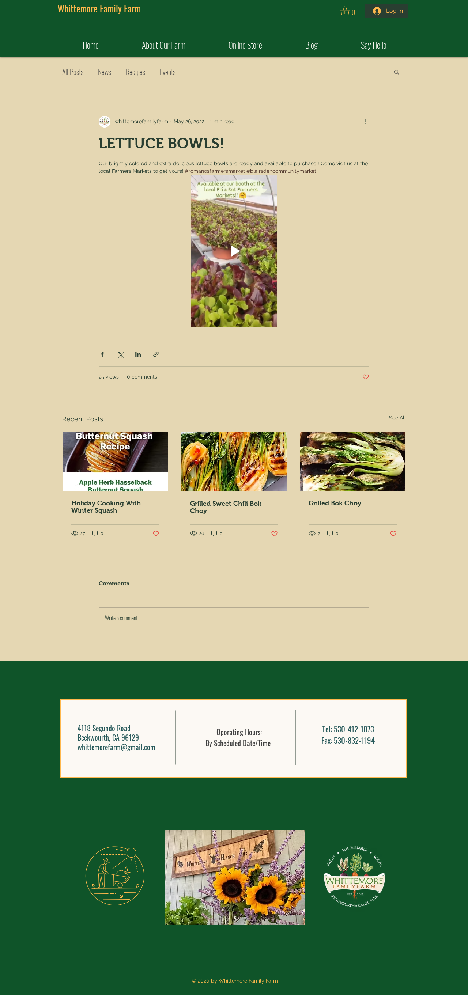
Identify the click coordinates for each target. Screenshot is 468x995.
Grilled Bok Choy (335, 503)
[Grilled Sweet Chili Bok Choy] (234, 461)
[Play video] (234, 251)
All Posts (72, 72)
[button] (350, 10)
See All (397, 418)
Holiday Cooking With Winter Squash (106, 507)
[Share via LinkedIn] (138, 354)
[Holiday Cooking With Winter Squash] (115, 461)
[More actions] (365, 121)
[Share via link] (155, 354)
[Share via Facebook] (102, 354)
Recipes (135, 72)
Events (168, 72)
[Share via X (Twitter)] (120, 354)
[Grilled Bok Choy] (352, 461)
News (104, 72)
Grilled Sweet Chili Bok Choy (225, 507)
